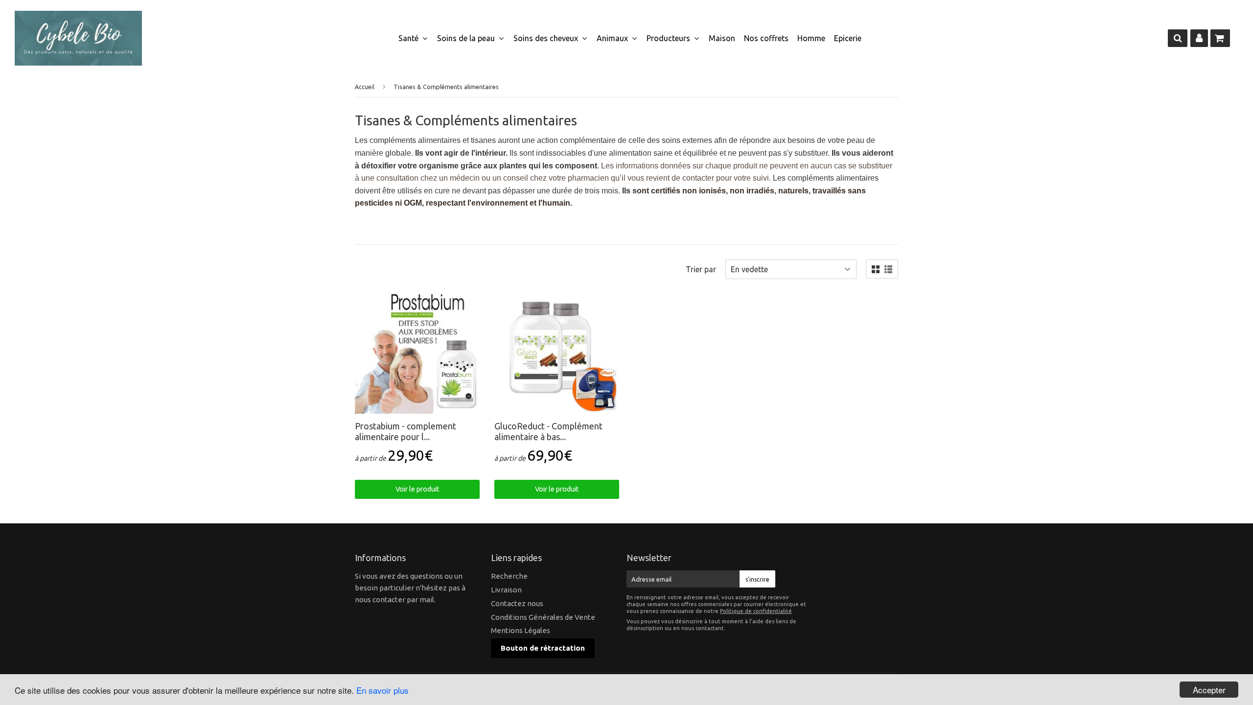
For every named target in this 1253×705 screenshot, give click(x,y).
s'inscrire (757, 579)
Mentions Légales (520, 630)
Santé (409, 38)
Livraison (506, 590)
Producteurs (669, 38)
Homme (811, 38)
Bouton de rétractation (543, 648)
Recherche (509, 576)
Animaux (613, 38)
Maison (722, 38)
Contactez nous (517, 603)
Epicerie (847, 38)
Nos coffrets (766, 38)
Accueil (364, 87)
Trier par (701, 269)
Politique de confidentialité (756, 611)
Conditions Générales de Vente (543, 617)
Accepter (1209, 689)
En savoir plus (382, 690)
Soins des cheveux (546, 38)
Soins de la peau (467, 38)
